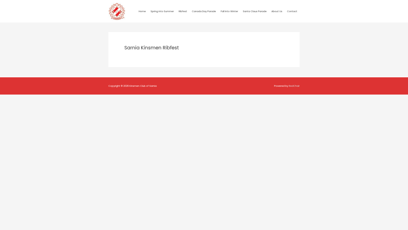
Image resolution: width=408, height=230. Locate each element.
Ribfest (183, 11)
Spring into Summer (162, 11)
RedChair (294, 86)
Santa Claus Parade (255, 11)
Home (142, 11)
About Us (276, 11)
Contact (292, 11)
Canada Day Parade (204, 11)
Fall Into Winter (229, 11)
